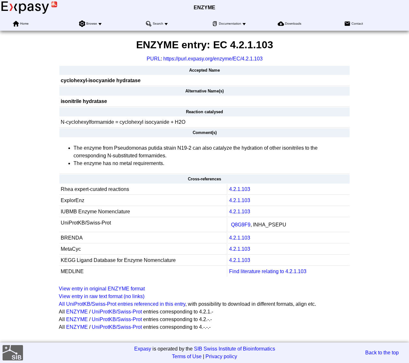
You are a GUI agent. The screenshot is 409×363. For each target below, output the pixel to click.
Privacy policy (221, 356)
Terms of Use (187, 356)
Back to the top (382, 352)
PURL (154, 58)
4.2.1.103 (239, 189)
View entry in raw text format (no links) (101, 296)
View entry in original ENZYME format (102, 288)
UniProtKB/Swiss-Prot (117, 311)
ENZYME (204, 7)
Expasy (142, 348)
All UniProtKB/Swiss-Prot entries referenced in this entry (122, 304)
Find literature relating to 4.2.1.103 (267, 271)
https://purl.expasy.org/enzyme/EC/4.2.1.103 (213, 58)
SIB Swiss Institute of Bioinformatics (234, 348)
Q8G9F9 (241, 224)
